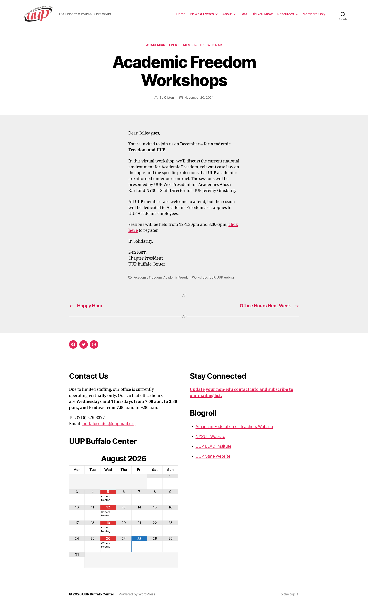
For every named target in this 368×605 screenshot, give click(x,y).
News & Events (202, 14)
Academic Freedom (148, 277)
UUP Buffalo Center (98, 594)
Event (174, 45)
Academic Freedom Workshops (185, 277)
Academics (155, 45)
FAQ (244, 14)
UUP (212, 277)
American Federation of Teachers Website (234, 426)
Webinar (214, 45)
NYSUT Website (210, 436)
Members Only (314, 14)
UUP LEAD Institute (213, 446)
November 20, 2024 (199, 97)
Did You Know (262, 14)
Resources (285, 14)
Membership (193, 45)
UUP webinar (226, 277)
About (227, 14)
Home (181, 14)
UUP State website (213, 456)
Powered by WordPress (137, 594)
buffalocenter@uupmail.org (109, 423)
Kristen (169, 97)
